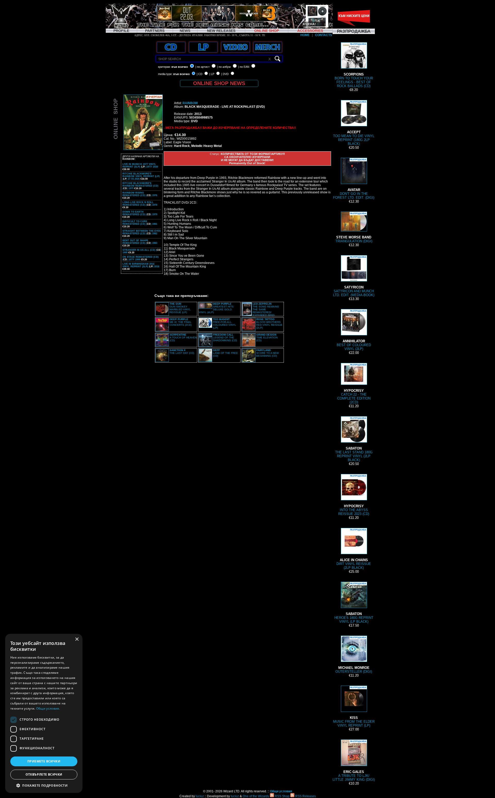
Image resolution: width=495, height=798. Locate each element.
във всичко (179, 66)
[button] (43, 785)
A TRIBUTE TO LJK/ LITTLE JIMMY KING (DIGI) (354, 761)
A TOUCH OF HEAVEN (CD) (183, 337)
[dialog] (43, 713)
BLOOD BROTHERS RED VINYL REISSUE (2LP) (269, 323)
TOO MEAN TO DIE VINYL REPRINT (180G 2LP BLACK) (353, 123)
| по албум (224, 66)
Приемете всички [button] (43, 761)
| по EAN (243, 66)
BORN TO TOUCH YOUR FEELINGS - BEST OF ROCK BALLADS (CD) (354, 65)
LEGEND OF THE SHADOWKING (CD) (225, 337)
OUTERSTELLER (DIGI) (353, 655)
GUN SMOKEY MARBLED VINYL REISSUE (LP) (180, 308)
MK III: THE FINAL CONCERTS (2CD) (181, 322)
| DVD (225, 74)
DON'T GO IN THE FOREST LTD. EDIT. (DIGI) (353, 179)
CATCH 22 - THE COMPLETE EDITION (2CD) (353, 384)
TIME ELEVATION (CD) (267, 337)
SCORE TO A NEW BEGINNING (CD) (267, 353)
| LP (211, 74)
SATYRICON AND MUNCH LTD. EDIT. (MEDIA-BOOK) (353, 276)
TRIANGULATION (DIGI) (353, 227)
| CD (199, 74)
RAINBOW (190, 103)
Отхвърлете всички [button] (44, 774)
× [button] (77, 639)
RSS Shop (282, 796)
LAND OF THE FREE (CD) (225, 353)
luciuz (200, 796)
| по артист (202, 66)
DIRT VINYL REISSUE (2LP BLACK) (353, 549)
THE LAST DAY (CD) (182, 351)
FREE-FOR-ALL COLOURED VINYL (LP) (224, 323)
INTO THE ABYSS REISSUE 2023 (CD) (353, 495)
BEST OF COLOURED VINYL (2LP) (354, 330)
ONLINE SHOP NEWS (219, 83)
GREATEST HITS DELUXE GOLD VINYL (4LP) (216, 308)
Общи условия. (48, 708)
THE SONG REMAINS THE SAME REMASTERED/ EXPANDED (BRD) (266, 309)
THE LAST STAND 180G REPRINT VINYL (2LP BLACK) (354, 439)
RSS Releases (305, 796)
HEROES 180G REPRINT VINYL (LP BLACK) (353, 603)
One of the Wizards (256, 796)
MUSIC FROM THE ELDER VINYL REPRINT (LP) (354, 706)
